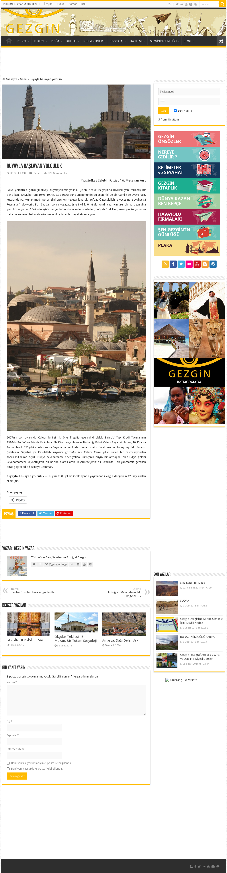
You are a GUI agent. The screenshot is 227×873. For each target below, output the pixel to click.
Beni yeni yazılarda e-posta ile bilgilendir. (37, 768)
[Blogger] (191, 4)
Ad (9, 721)
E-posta (13, 735)
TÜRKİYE (39, 41)
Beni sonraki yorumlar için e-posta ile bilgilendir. (41, 763)
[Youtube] (186, 4)
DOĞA (55, 41)
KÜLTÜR (71, 41)
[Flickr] (182, 4)
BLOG (187, 41)
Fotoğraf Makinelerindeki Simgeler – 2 (124, 593)
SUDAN (185, 600)
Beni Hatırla (184, 110)
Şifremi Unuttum (168, 119)
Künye (60, 4)
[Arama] (222, 4)
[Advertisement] (113, 63)
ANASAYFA (9, 40)
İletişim (48, 4)
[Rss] (169, 4)
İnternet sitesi (15, 749)
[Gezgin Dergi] (51, 21)
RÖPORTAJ (116, 41)
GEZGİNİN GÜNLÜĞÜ (163, 41)
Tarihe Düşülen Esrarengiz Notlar (33, 591)
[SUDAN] (167, 606)
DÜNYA (22, 41)
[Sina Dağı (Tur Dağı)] (167, 588)
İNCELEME (136, 41)
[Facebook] (173, 4)
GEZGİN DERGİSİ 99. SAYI (26, 640)
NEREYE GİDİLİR (93, 41)
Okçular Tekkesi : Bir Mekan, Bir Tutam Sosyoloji (76, 639)
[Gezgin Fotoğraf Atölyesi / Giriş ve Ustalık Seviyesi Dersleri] (167, 660)
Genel (23, 79)
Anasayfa (11, 79)
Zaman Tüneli (77, 4)
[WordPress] (196, 4)
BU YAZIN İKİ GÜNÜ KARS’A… (198, 636)
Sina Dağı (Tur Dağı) (192, 582)
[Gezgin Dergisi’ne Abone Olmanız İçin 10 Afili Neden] (167, 624)
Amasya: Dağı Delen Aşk (120, 640)
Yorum (12, 682)
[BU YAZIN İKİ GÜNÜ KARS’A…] (167, 642)
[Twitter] (177, 4)
